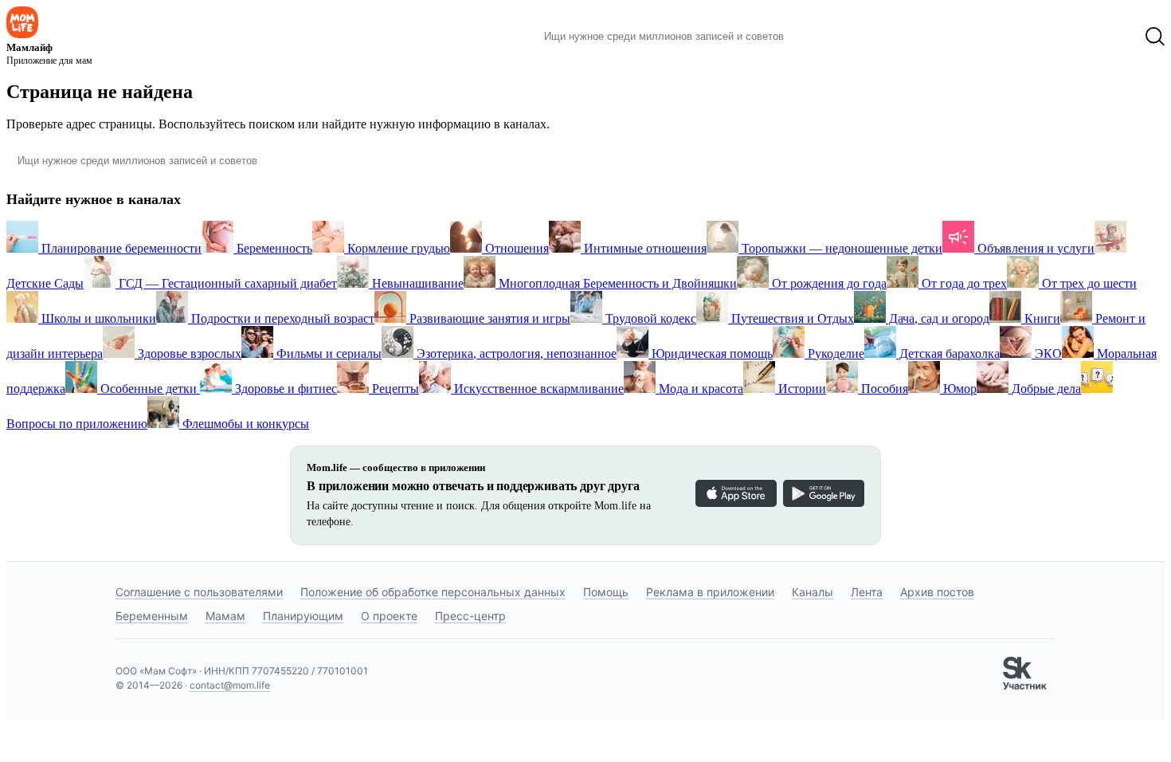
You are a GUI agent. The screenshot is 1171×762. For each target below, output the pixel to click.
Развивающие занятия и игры (488, 318)
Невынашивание (416, 283)
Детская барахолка (948, 353)
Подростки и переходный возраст (281, 318)
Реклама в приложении (710, 592)
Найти (820, 36)
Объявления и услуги (1034, 248)
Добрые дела (1044, 388)
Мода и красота (699, 388)
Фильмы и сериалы (327, 353)
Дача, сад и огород (937, 318)
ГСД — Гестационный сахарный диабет (226, 283)
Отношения (515, 248)
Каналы (812, 592)
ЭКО (1047, 353)
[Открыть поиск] (1155, 36)
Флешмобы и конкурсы (244, 423)
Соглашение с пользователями (199, 592)
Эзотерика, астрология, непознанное (515, 353)
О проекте (389, 616)
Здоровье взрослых (188, 353)
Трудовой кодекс (649, 318)
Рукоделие (834, 353)
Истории (800, 388)
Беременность (272, 248)
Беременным (152, 616)
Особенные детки (148, 388)
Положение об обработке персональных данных (433, 592)
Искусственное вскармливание (537, 388)
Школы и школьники (97, 318)
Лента (867, 592)
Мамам (225, 616)
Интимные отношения (644, 248)
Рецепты (394, 388)
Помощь (606, 592)
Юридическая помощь (710, 353)
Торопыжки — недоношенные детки (840, 248)
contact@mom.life (230, 685)
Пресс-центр (470, 616)
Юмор (958, 388)
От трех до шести (1088, 283)
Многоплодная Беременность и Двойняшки (616, 283)
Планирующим (303, 616)
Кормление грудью (397, 248)
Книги (1040, 318)
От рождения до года (828, 283)
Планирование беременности (120, 248)
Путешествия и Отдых (791, 318)
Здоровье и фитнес (284, 388)
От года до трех (962, 283)
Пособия (883, 388)
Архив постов (937, 592)
